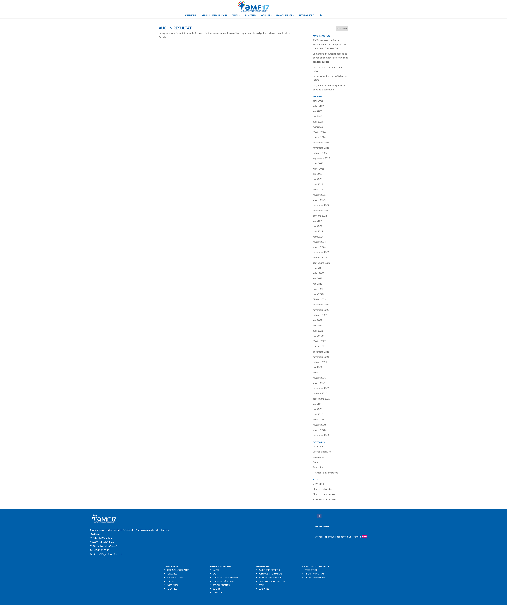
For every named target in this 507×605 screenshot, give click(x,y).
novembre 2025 (321, 147)
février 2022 (319, 341)
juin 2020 (317, 403)
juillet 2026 (318, 105)
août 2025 (318, 163)
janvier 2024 (319, 247)
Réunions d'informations (325, 472)
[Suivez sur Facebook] (319, 516)
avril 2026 (318, 121)
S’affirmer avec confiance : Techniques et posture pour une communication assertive (329, 44)
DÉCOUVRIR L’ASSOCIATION (178, 570)
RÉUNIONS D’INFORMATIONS (270, 577)
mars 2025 (318, 189)
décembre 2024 (321, 205)
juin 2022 (317, 320)
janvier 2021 (319, 382)
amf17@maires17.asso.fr (109, 554)
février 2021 (319, 377)
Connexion (318, 483)
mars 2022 (318, 335)
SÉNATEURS (217, 593)
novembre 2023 (321, 252)
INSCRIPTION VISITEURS (315, 574)
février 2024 (319, 241)
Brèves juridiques (322, 451)
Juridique (265, 15)
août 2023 (318, 267)
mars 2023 (318, 294)
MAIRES (216, 570)
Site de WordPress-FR (324, 499)
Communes (318, 456)
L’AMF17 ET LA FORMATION (270, 570)
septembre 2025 (321, 158)
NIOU (332, 537)
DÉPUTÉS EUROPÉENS (221, 585)
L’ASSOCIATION (191, 15)
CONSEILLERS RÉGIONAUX (223, 581)
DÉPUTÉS (216, 589)
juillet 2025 (318, 168)
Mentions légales (322, 526)
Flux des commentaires (325, 494)
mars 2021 (318, 372)
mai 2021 (317, 367)
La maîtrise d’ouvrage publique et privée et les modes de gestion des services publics (330, 57)
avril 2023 (318, 288)
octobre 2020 (320, 393)
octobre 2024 (320, 215)
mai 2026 (317, 116)
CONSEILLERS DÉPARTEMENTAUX (226, 577)
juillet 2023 (318, 273)
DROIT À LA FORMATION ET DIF (272, 581)
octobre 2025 (320, 152)
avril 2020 (318, 414)
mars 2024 (318, 236)
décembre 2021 (321, 351)
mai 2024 (317, 226)
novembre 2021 (321, 356)
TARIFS (261, 585)
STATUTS (170, 581)
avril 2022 (318, 330)
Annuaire (236, 15)
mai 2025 (317, 179)
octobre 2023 (320, 257)
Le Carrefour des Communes (214, 15)
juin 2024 (317, 220)
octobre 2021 (320, 362)
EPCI (214, 574)
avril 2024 (318, 231)
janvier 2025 (319, 199)
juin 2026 (317, 111)
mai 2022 (317, 325)
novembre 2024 (321, 210)
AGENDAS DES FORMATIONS (270, 574)
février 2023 (319, 299)
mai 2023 (317, 283)
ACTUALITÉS (172, 574)
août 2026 (318, 100)
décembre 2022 (321, 304)
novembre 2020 (321, 388)
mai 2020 (317, 409)
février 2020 (319, 424)
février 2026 (319, 132)
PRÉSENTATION (311, 570)
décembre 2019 (321, 435)
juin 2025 (317, 173)
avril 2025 (318, 184)
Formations (250, 15)
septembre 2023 (321, 262)
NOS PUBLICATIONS (175, 577)
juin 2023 (317, 278)
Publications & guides (284, 15)
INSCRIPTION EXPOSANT (315, 577)
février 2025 (319, 194)
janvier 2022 (319, 346)
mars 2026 (318, 126)
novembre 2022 (321, 309)
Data (315, 462)
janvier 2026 (319, 137)
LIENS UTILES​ (172, 589)
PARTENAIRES (172, 585)
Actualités (318, 446)
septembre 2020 (321, 398)
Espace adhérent (306, 15)
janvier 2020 (319, 430)
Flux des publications (323, 488)
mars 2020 (318, 419)
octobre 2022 (320, 314)
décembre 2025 (321, 142)
